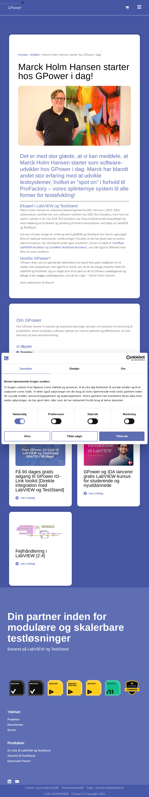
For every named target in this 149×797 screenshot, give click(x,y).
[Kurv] (127, 8)
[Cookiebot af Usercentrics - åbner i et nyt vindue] (129, 358)
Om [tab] (123, 368)
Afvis (27, 436)
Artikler (35, 54)
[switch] (56, 421)
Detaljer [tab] (75, 368)
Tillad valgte (74, 436)
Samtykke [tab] (26, 368)
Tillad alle (122, 436)
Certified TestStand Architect (68, 247)
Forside (23, 54)
